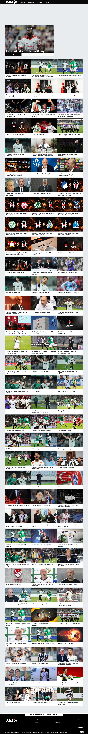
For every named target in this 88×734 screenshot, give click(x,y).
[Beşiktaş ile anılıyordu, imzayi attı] (18, 654)
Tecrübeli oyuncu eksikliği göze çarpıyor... (67, 154)
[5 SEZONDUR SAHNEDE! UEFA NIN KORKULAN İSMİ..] (18, 106)
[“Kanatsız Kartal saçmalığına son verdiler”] (44, 516)
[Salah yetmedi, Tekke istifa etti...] (44, 496)
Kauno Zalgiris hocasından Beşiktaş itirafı (42, 565)
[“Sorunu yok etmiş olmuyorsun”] (44, 303)
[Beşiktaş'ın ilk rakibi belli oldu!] (18, 264)
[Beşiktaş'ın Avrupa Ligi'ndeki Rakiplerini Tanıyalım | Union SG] (44, 224)
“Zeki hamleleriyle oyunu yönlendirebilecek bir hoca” (40, 411)
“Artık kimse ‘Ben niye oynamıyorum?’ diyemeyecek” (17, 372)
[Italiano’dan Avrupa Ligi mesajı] (70, 575)
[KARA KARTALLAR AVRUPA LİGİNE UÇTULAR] (70, 362)
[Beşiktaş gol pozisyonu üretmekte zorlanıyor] (18, 458)
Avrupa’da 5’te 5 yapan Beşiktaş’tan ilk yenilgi (18, 624)
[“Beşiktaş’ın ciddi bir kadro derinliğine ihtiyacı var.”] (70, 125)
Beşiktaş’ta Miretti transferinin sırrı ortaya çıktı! (68, 703)
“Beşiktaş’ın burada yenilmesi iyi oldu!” (69, 75)
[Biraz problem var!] (70, 402)
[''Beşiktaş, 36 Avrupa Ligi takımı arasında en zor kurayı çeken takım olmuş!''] (18, 125)
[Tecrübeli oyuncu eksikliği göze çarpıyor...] (70, 145)
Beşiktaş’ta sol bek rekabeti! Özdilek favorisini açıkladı (69, 565)
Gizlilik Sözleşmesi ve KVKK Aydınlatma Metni (56, 732)
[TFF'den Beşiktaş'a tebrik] (18, 575)
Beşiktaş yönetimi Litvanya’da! (41, 702)
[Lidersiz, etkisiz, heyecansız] (44, 478)
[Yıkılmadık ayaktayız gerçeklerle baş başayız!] (18, 382)
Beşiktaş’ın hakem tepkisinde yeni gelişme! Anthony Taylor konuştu (16, 332)
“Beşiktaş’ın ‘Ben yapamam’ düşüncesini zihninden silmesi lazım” (43, 76)
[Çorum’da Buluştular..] (44, 125)
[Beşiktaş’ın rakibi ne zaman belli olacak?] (44, 615)
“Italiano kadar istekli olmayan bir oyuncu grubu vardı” (68, 352)
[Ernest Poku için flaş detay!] (70, 458)
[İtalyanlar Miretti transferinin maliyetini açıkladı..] (70, 674)
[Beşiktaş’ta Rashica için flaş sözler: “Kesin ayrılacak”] (18, 343)
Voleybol (39, 2)
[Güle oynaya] (44, 440)
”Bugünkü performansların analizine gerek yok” (42, 585)
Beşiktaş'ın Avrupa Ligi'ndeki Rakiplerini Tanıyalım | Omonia (43, 214)
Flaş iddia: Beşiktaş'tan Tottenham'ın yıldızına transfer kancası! (69, 115)
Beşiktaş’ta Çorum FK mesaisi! (41, 371)
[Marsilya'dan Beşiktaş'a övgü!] (44, 165)
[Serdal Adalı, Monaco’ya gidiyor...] (44, 536)
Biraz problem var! (63, 411)
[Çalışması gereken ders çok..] (70, 382)
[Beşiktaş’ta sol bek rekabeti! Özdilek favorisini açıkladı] (70, 555)
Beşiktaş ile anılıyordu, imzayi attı (16, 663)
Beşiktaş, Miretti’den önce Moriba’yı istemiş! (68, 293)
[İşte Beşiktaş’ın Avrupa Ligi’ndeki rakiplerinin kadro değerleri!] (18, 165)
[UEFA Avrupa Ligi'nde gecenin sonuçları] (18, 496)
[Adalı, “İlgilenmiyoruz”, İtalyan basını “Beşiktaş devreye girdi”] (70, 654)
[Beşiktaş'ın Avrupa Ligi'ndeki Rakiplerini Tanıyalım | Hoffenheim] (70, 185)
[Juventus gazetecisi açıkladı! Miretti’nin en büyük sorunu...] (18, 516)
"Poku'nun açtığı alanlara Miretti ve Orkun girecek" (16, 95)
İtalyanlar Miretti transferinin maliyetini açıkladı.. (69, 683)
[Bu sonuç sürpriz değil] (70, 440)
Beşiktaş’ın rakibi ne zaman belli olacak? (41, 624)
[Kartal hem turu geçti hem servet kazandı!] (18, 536)
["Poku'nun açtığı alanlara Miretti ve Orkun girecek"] (18, 86)
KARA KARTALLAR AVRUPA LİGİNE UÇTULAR (67, 372)
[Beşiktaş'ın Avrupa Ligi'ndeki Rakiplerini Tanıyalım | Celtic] (18, 224)
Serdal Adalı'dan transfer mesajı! (42, 193)
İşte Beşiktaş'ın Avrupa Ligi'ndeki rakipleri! (41, 253)
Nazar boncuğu (10, 411)
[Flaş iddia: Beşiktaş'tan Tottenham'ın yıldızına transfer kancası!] (70, 106)
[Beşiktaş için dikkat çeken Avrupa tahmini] (18, 66)
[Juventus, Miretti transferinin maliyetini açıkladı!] (44, 86)
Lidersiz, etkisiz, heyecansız (40, 487)
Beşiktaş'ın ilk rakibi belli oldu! (15, 272)
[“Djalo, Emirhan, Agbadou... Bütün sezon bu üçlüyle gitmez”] (44, 343)
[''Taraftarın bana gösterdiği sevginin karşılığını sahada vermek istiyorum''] (44, 145)
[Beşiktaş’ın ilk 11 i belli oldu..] (70, 634)
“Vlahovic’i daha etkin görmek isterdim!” (15, 154)
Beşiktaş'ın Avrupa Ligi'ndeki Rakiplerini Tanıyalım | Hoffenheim (69, 194)
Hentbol (47, 2)
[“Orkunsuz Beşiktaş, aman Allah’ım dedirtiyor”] (70, 303)
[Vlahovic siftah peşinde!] (18, 283)
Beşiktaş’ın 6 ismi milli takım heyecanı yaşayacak (69, 332)
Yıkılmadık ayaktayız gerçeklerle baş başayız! (17, 391)
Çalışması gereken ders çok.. (66, 391)
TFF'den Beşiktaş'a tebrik (13, 584)
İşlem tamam (36, 391)
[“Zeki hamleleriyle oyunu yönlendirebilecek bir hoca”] (44, 402)
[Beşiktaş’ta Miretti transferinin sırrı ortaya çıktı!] (70, 694)
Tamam (81, 732)
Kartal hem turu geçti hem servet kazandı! (16, 545)
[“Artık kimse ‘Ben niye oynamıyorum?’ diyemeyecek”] (18, 362)
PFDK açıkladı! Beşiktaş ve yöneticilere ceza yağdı (43, 332)
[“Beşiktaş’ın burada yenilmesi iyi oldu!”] (70, 66)
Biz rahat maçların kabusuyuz (15, 430)
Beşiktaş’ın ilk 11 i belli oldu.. (66, 643)
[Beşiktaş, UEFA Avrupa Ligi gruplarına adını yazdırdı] (44, 634)
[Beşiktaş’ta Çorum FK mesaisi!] (44, 362)
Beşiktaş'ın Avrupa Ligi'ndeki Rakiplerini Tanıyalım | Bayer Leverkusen (17, 253)
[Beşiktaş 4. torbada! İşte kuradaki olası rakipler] (18, 555)
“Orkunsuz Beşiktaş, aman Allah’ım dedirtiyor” (68, 312)
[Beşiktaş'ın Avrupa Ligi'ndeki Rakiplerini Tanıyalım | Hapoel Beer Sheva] (18, 204)
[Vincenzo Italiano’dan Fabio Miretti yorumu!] (70, 536)
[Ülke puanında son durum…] (70, 478)
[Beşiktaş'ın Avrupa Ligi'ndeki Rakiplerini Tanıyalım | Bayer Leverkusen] (18, 244)
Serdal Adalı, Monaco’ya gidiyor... (42, 544)
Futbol (23, 2)
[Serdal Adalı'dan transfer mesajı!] (44, 185)
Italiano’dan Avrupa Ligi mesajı (67, 584)
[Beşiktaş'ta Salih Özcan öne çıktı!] (44, 283)
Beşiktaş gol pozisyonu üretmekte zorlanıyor (16, 467)
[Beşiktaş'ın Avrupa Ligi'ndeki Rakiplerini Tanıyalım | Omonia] (44, 204)
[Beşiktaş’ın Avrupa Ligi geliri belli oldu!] (18, 595)
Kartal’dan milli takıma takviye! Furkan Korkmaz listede (69, 525)
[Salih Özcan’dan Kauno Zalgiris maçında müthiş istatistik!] (70, 595)
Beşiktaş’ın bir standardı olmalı (41, 430)
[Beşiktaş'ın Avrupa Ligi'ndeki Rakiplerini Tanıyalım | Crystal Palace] (70, 204)
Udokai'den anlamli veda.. (40, 663)
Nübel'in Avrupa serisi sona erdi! (67, 272)
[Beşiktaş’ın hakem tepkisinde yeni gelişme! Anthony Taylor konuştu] (18, 323)
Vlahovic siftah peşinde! (13, 292)
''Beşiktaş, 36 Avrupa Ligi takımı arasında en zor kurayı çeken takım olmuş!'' (16, 135)
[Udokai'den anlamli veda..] (44, 654)
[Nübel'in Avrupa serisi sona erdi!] (70, 264)
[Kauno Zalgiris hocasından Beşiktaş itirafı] (44, 555)
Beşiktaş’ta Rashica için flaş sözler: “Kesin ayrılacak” (16, 352)
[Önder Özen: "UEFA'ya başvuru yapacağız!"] (18, 185)
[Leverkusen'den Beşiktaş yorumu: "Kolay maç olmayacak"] (70, 165)
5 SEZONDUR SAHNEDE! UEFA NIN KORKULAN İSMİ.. (15, 115)
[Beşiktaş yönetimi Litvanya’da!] (44, 694)
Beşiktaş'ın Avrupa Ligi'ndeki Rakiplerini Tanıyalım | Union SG (43, 233)
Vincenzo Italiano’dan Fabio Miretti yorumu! (68, 545)
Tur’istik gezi (10, 449)
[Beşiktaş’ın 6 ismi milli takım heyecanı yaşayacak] (70, 323)
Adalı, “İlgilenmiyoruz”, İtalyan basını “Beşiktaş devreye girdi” (69, 663)
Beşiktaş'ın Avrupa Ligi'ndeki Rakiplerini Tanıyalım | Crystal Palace (69, 214)
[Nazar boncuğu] (18, 402)
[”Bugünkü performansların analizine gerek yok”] (44, 575)
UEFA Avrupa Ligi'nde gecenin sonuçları (17, 505)
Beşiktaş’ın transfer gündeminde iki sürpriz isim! (42, 467)
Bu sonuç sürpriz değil (64, 449)
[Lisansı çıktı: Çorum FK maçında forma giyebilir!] (44, 106)
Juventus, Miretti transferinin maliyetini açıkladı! (43, 95)
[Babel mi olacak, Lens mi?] (18, 694)
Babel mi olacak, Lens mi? (13, 702)
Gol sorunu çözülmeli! (64, 430)
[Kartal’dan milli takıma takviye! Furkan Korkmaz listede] (70, 516)
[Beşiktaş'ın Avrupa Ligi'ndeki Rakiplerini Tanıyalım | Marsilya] (70, 224)
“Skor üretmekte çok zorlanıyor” (41, 604)
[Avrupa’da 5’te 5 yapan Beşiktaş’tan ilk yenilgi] (18, 615)
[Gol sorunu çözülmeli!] (70, 421)
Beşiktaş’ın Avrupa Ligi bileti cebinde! (69, 623)
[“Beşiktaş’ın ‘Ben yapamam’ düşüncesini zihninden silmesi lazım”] (44, 66)
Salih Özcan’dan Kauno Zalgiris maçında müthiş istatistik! (67, 604)
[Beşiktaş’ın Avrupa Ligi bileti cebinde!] (70, 615)
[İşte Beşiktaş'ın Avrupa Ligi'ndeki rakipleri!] (44, 244)
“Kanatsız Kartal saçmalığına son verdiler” (42, 525)
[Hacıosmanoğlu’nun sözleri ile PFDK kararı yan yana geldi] (18, 303)
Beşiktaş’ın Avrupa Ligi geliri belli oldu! (17, 604)
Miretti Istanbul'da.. (38, 683)
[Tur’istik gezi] (18, 440)
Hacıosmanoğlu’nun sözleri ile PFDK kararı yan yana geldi (16, 312)
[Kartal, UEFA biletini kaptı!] (18, 478)
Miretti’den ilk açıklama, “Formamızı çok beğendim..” (16, 683)
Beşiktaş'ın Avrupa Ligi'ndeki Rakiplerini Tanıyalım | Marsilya (69, 233)
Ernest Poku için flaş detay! (66, 467)
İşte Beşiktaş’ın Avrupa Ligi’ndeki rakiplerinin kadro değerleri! (15, 174)
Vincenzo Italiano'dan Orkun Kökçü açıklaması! (16, 644)
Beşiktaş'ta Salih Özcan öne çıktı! (42, 292)
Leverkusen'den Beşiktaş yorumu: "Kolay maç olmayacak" (68, 174)
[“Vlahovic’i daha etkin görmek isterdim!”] (18, 145)
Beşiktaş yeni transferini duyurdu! (68, 95)
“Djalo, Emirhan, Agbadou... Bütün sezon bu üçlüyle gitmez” (44, 352)
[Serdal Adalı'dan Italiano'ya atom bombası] (44, 264)
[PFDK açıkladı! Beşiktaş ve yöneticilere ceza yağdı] (44, 323)
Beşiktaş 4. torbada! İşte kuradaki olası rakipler (17, 565)
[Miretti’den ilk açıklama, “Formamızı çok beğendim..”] (18, 674)
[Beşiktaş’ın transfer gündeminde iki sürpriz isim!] (44, 458)
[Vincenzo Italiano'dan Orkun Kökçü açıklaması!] (18, 634)
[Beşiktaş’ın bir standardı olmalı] (44, 421)
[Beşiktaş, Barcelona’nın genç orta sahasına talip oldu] (70, 496)
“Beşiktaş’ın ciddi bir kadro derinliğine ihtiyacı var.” (69, 135)
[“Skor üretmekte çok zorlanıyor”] (44, 595)
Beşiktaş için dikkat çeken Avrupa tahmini (16, 76)
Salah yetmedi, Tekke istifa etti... (41, 505)
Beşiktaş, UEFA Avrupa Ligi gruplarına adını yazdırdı (43, 644)
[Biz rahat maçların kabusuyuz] (18, 421)
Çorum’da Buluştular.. (38, 134)
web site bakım (79, 720)
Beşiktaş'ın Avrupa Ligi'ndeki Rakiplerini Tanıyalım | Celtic (17, 233)
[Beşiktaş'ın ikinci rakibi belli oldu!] (70, 244)
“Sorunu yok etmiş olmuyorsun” (41, 312)
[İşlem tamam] (44, 382)
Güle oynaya (36, 449)
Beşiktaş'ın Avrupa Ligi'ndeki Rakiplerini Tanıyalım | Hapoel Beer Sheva (17, 214)
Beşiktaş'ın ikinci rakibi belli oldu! (67, 253)
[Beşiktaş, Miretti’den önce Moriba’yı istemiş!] (70, 283)
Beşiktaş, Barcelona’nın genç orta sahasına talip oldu (68, 506)
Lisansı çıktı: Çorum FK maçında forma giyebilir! (43, 115)
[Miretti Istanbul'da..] (44, 674)
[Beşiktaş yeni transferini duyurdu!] (70, 86)
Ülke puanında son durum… (66, 487)
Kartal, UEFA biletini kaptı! (13, 487)
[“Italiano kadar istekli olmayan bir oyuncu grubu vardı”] (70, 343)
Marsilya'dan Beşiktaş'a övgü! (41, 174)
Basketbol (31, 2)
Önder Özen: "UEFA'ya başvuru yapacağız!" (15, 194)
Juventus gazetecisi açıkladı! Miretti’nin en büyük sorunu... (15, 525)
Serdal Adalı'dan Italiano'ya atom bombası (42, 273)
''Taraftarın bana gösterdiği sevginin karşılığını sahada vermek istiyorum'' (43, 154)
